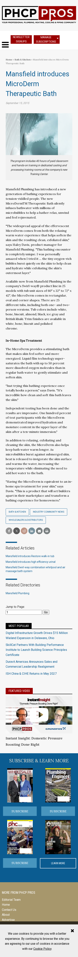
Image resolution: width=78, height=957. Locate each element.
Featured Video (19, 691)
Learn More (58, 863)
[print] (47, 531)
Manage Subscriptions (46, 39)
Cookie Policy (42, 949)
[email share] (39, 531)
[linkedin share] (31, 531)
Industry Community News (48, 512)
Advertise (8, 920)
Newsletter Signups (21, 39)
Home (9, 59)
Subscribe (20, 811)
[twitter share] (16, 531)
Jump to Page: (15, 607)
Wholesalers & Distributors (26, 520)
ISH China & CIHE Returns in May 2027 (31, 673)
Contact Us (9, 910)
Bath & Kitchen (23, 59)
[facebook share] (9, 531)
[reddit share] (24, 531)
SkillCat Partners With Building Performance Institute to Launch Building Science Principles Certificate (36, 650)
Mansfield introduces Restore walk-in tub (30, 556)
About (6, 914)
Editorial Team (11, 900)
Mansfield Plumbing (17, 593)
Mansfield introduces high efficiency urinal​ (30, 561)
